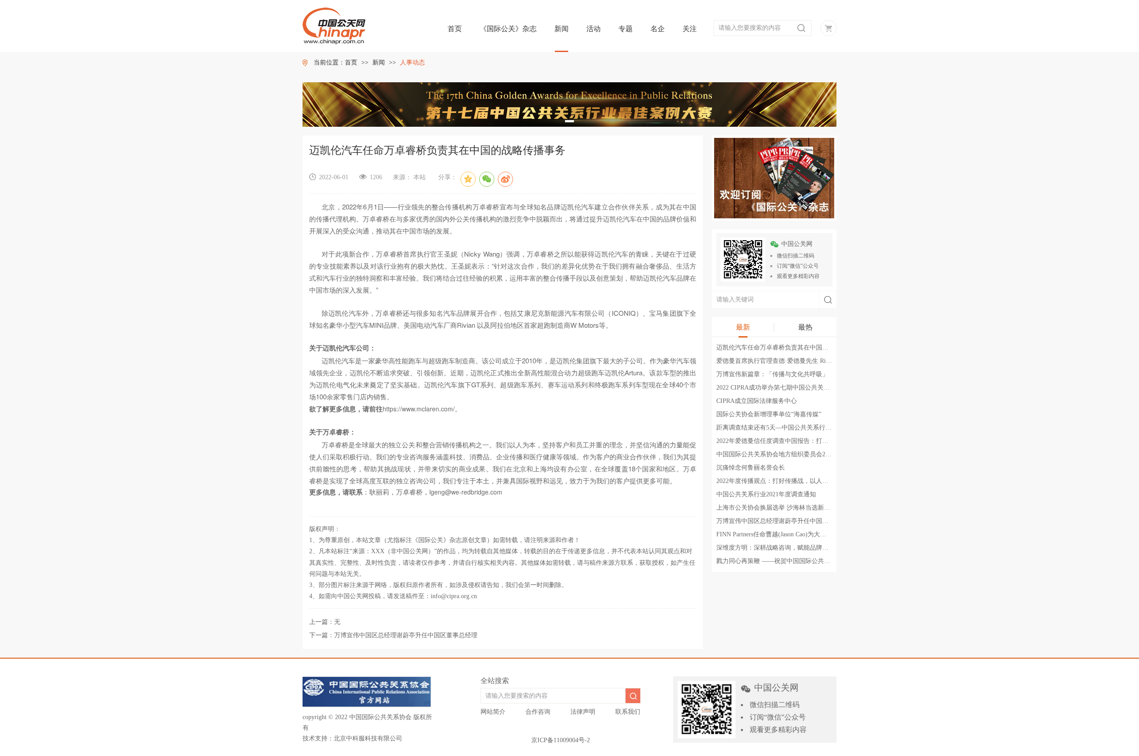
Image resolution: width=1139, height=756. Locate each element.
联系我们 (627, 711)
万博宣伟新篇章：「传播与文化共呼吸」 (772, 374)
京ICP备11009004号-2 (560, 740)
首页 (455, 28)
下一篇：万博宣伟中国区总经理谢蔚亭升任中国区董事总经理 (393, 635)
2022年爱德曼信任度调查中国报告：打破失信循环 (784, 441)
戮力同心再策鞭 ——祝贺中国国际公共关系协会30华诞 (792, 561)
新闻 (561, 28)
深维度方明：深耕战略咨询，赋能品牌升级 (775, 547)
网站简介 (493, 711)
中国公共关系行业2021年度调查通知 (766, 494)
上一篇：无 (324, 622)
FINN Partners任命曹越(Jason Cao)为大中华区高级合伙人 (793, 534)
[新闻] (774, 177)
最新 (743, 327)
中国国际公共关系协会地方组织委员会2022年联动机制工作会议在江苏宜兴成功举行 (831, 454)
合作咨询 (537, 711)
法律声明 (582, 711)
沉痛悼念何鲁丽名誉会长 (750, 467)
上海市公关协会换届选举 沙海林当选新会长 (776, 507)
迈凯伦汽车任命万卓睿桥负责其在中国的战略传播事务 (791, 347)
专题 (625, 28)
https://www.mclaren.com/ (419, 408)
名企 (657, 28)
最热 (805, 327)
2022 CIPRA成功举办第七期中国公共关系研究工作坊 (788, 387)
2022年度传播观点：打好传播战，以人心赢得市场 (784, 481)
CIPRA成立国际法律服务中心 (756, 401)
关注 (690, 28)
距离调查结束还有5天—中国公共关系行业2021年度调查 (792, 427)
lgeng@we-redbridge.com (465, 491)
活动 (593, 28)
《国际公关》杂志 (508, 28)
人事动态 (412, 62)
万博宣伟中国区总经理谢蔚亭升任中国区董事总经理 (788, 521)
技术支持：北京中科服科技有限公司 (352, 738)
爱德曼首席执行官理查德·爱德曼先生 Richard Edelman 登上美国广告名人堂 (818, 361)
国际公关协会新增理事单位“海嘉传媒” (768, 414)
